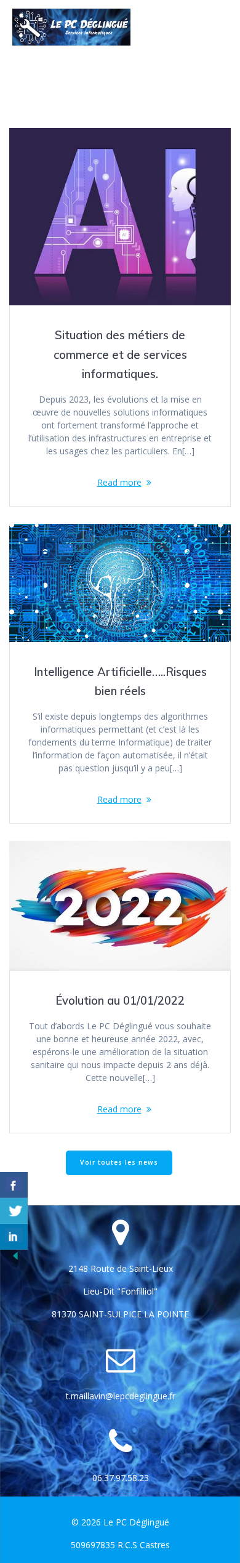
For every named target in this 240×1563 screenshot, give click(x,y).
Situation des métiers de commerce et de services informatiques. (120, 354)
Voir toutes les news (119, 1162)
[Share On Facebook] (14, 1185)
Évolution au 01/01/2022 (120, 1001)
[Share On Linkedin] (14, 1237)
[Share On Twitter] (14, 1211)
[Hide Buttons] (15, 1258)
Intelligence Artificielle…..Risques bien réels (120, 682)
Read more (119, 482)
